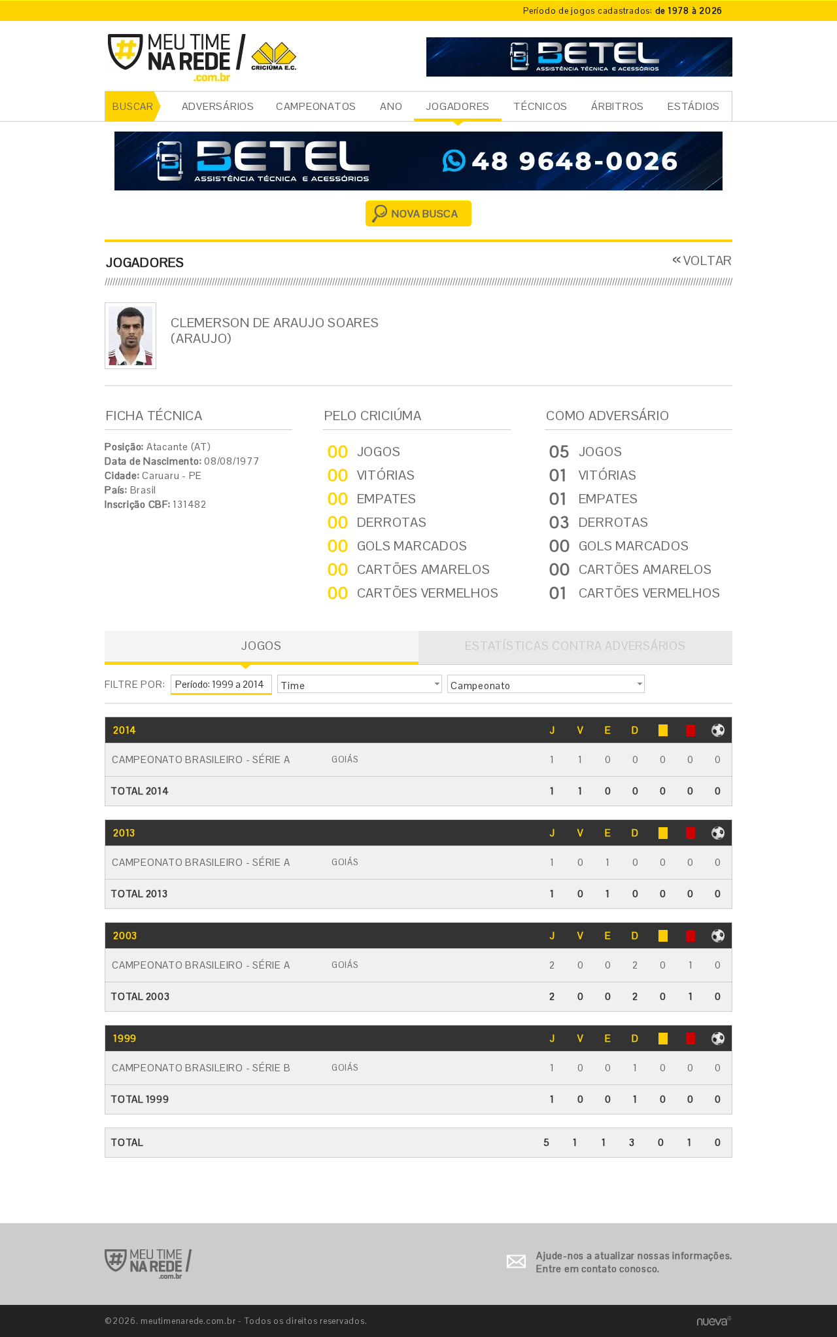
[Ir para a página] (579, 55)
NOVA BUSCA (425, 214)
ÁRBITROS (617, 106)
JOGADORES (458, 106)
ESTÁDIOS (694, 106)
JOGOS (261, 645)
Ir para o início (148, 1264)
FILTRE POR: (135, 684)
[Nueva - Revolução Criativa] (714, 1320)
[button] (359, 684)
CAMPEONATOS (316, 106)
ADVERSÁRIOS (218, 106)
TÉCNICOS (540, 106)
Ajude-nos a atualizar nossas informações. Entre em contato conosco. (634, 1262)
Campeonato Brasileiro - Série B (201, 1067)
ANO (391, 106)
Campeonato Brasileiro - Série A (201, 759)
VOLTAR (707, 260)
